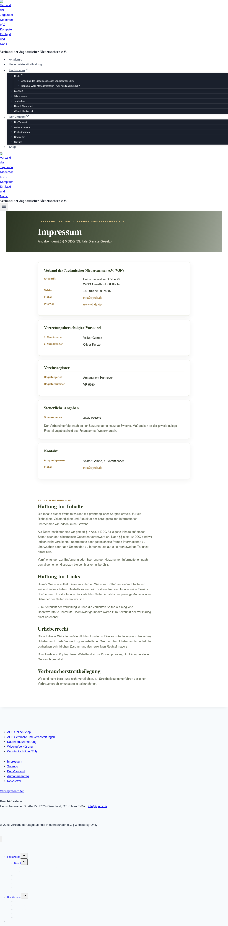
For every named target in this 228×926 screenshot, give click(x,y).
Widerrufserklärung (20, 746)
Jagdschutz (19, 101)
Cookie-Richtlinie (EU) (22, 751)
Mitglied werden (22, 132)
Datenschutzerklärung (21, 742)
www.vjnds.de (92, 304)
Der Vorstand (20, 122)
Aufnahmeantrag (22, 127)
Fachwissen (13, 856)
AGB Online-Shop (19, 732)
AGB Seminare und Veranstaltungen (31, 737)
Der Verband (14, 897)
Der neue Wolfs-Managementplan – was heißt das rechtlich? (50, 86)
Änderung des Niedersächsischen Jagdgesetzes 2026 (47, 81)
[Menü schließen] (1, 839)
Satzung (18, 142)
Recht (17, 863)
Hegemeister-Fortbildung (25, 64)
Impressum (14, 761)
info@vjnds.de (92, 297)
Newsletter (19, 137)
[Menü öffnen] (4, 207)
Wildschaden (20, 96)
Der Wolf (18, 91)
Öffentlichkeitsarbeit (23, 111)
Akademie (15, 59)
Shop (12, 147)
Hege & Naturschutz (24, 106)
